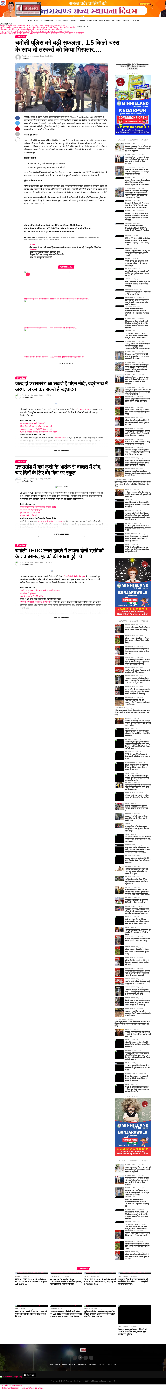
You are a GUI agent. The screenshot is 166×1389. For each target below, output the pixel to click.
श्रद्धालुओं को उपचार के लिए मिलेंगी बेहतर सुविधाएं (36, 429)
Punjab (82, 20)
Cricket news (83, 26)
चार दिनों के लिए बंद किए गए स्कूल (31, 510)
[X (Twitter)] (80, 1357)
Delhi (73, 20)
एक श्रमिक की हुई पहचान (28, 593)
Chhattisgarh (122, 20)
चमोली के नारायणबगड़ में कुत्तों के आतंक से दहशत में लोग (38, 507)
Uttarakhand (47, 20)
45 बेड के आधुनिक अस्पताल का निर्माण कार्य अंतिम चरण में (38, 432)
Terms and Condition (86, 1364)
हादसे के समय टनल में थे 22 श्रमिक (31, 596)
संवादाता (26, 58)
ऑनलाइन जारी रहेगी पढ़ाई (28, 515)
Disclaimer (55, 1364)
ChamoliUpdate (59, 237)
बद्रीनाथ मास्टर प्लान (82, 409)
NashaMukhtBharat (52, 239)
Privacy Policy (68, 1364)
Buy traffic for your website (11, 1385)
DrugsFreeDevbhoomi (33, 239)
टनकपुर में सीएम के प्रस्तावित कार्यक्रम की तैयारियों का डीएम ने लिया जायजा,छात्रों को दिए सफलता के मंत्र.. (35, 31)
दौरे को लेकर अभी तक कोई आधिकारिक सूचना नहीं (36, 426)
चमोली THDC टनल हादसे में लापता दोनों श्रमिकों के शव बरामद (40, 590)
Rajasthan (92, 20)
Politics (135, 20)
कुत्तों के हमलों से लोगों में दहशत (30, 513)
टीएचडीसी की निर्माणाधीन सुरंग (74, 576)
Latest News (32, 20)
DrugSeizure (94, 237)
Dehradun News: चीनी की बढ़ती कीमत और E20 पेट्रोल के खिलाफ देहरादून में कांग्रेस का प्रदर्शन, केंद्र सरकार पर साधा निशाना (42, 33)
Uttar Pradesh (62, 20)
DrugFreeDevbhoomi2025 (77, 237)
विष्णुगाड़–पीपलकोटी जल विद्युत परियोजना (35, 602)
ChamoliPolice (45, 237)
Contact (102, 1364)
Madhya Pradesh (106, 20)
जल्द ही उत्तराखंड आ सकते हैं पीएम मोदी (32, 423)
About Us (112, 1364)
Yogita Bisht (29, 397)
